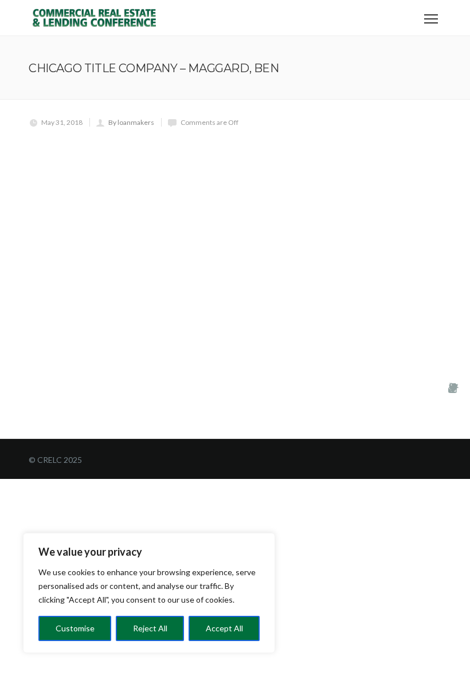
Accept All (224, 628)
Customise (75, 628)
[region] (149, 593)
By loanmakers (131, 122)
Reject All (150, 628)
